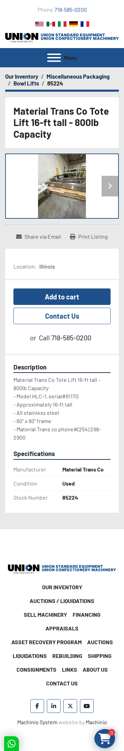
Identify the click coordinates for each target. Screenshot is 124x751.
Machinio (96, 722)
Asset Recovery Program (46, 642)
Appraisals (62, 628)
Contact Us (62, 316)
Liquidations (30, 655)
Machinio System (37, 722)
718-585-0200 (70, 9)
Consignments (36, 669)
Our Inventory (62, 587)
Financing (87, 614)
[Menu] (54, 58)
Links (69, 669)
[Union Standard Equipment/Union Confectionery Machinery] (62, 568)
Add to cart (62, 297)
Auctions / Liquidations (62, 601)
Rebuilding (67, 655)
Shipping (100, 655)
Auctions (100, 642)
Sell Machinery (45, 614)
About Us (95, 669)
